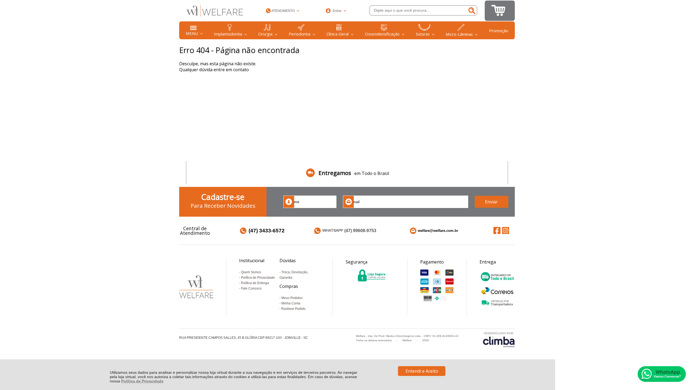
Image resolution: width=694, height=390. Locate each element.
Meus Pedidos (292, 298)
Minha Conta (290, 303)
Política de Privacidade (142, 381)
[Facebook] (497, 230)
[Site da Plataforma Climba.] (499, 339)
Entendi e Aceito (422, 371)
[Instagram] (505, 230)
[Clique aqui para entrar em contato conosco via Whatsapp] (662, 374)
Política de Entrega (255, 283)
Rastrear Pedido (293, 309)
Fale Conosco (251, 288)
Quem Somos (251, 272)
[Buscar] (471, 10)
